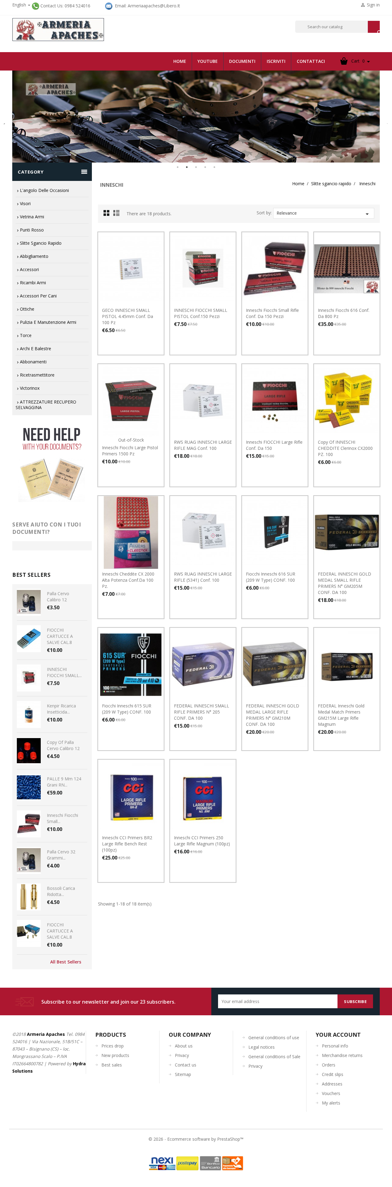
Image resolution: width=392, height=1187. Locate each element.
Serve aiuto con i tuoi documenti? (46, 528)
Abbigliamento (34, 256)
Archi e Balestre (35, 348)
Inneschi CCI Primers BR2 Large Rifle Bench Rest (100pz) (127, 844)
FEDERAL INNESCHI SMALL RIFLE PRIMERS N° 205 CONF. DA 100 (201, 712)
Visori (25, 203)
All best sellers (65, 962)
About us (184, 1046)
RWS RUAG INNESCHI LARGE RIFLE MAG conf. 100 (203, 445)
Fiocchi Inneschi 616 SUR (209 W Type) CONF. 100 (270, 577)
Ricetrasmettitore (37, 375)
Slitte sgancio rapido (41, 243)
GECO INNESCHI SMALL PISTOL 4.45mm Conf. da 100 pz (127, 316)
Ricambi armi (33, 282)
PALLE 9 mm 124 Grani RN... (64, 782)
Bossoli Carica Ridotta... (61, 891)
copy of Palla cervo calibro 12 (63, 745)
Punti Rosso (32, 230)
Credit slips (332, 1074)
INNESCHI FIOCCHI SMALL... (64, 672)
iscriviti (276, 61)
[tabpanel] (196, 117)
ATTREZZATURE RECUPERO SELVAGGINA (46, 404)
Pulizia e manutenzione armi (48, 322)
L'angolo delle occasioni (44, 190)
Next (384, 121)
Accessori (29, 269)
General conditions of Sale (274, 1056)
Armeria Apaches (46, 1034)
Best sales (111, 1065)
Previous (5, 121)
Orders (328, 1065)
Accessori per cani (38, 296)
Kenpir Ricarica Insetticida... (61, 709)
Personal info (335, 1046)
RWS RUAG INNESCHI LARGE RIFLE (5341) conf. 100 (203, 577)
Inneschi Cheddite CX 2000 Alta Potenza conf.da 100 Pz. (128, 580)
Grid (108, 214)
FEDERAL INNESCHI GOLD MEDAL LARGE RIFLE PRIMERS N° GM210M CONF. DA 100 (272, 715)
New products (115, 1055)
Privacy (182, 1055)
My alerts (331, 1103)
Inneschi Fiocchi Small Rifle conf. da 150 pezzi (272, 313)
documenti (242, 61)
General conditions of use (273, 1037)
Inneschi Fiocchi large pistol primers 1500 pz (130, 451)
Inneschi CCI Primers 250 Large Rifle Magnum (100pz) (202, 841)
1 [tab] (178, 167)
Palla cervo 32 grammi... (61, 855)
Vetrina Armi (32, 217)
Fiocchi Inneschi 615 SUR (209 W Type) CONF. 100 (126, 709)
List (117, 214)
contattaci (311, 61)
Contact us (185, 1065)
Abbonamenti (33, 362)
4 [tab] (205, 167)
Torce (26, 335)
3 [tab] (196, 167)
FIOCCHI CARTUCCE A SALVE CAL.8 (60, 636)
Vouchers (331, 1093)
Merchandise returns (342, 1055)
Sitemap (183, 1074)
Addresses (332, 1084)
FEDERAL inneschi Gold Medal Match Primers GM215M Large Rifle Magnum (341, 715)
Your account (338, 1034)
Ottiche (27, 309)
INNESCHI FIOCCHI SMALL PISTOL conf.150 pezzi (200, 313)
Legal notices (261, 1047)
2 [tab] (187, 167)
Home (179, 61)
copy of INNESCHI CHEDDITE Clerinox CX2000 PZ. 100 (345, 448)
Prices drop (112, 1046)
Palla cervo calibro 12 (58, 597)
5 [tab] (214, 167)
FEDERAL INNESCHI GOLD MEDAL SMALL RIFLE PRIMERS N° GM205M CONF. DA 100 (344, 583)
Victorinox (30, 388)
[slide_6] (196, 117)
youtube (208, 61)
